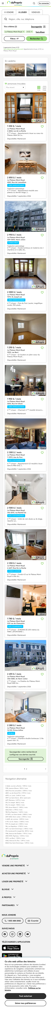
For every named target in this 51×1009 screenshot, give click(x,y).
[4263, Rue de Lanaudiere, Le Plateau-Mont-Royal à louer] (25, 159)
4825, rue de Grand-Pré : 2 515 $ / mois (17, 793)
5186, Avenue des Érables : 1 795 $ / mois (18, 833)
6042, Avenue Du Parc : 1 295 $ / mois (17, 840)
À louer (23, 12)
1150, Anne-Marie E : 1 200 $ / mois (16, 807)
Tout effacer (40, 32)
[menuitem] (25, 865)
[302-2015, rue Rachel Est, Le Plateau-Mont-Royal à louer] (25, 489)
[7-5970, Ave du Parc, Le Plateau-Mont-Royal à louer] (25, 433)
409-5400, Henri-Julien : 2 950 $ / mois (18, 817)
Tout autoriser (25, 996)
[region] (25, 983)
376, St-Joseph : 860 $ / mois (14, 802)
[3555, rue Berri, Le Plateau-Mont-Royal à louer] (25, 329)
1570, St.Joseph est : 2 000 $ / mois (16, 824)
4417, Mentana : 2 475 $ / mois (15, 800)
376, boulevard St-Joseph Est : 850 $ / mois (19, 831)
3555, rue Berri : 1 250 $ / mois (15, 838)
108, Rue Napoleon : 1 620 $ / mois (16, 812)
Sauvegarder (24, 759)
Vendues (35, 12)
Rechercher (35, 38)
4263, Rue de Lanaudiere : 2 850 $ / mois (18, 791)
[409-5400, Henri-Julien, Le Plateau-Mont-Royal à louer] (25, 216)
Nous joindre (9, 915)
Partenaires (8, 905)
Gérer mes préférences (25, 1003)
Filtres (13, 38)
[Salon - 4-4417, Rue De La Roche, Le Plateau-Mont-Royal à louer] (25, 544)
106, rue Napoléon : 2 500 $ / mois (16, 826)
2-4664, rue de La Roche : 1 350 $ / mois (18, 786)
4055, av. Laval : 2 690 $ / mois (15, 795)
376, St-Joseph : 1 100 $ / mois (15, 805)
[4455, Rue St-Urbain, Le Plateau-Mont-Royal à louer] (25, 380)
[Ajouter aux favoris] (42, 126)
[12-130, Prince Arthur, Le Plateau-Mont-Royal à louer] (25, 707)
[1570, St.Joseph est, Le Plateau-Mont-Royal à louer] (25, 273)
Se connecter (44, 3)
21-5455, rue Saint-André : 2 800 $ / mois (18, 814)
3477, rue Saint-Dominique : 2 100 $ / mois (18, 829)
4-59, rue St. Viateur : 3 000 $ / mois (17, 821)
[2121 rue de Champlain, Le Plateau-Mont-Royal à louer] (25, 600)
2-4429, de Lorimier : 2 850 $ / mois (16, 819)
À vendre (9, 12)
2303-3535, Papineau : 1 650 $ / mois (17, 836)
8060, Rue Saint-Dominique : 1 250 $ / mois (19, 843)
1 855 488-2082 (14, 921)
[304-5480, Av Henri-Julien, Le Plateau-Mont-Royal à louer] (25, 655)
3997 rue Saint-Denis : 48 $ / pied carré (17, 798)
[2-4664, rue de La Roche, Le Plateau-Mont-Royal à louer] (25, 107)
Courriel (34, 921)
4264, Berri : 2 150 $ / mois (13, 810)
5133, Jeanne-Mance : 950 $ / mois (16, 788)
